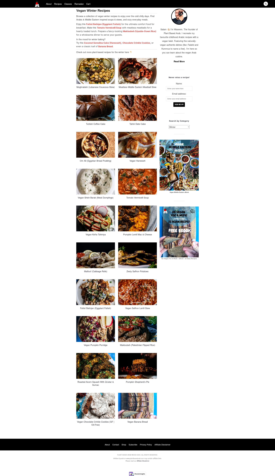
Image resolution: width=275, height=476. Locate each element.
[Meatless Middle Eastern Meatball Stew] (137, 71)
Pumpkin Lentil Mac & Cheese (137, 234)
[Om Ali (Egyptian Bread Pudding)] (95, 144)
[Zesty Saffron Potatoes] (137, 255)
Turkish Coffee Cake (95, 123)
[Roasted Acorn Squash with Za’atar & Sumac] (95, 365)
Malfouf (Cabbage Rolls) (95, 271)
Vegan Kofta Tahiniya (96, 234)
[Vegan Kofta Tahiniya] (95, 218)
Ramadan (79, 3)
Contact (115, 444)
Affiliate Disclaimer (162, 444)
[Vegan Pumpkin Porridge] (95, 329)
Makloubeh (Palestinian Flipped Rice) (137, 345)
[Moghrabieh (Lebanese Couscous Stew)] (95, 71)
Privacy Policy (146, 444)
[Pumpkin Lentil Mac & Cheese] (137, 218)
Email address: (179, 93)
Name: (179, 83)
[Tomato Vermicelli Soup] (137, 181)
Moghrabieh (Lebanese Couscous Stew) (95, 87)
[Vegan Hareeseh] (137, 144)
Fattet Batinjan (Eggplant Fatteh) (95, 308)
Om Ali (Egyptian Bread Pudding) (95, 160)
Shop (124, 444)
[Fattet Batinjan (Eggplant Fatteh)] (95, 292)
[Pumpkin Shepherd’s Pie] (137, 365)
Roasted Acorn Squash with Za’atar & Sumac (95, 383)
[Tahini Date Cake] (137, 107)
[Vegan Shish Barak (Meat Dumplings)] (95, 181)
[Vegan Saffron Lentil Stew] (137, 292)
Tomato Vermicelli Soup (137, 197)
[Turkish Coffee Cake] (95, 107)
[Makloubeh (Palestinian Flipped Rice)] (137, 329)
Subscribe (133, 444)
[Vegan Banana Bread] (137, 405)
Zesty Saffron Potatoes (137, 271)
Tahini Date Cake (137, 123)
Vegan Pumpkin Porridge (95, 345)
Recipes (58, 3)
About (49, 3)
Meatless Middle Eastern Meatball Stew (137, 87)
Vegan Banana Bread (137, 421)
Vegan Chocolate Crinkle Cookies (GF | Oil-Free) (95, 423)
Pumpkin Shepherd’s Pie (137, 381)
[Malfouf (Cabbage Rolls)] (95, 255)
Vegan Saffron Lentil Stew (137, 308)
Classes (68, 3)
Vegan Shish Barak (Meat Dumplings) (96, 197)
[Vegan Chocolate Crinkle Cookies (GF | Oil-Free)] (95, 405)
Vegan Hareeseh (137, 160)
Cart (88, 3)
